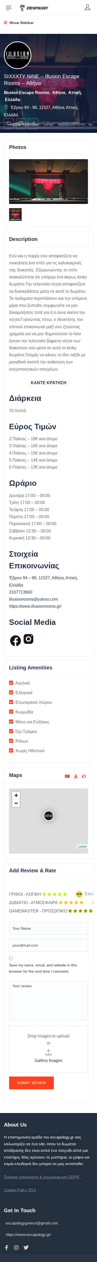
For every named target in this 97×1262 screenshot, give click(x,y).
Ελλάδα (12, 99)
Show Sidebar (21, 23)
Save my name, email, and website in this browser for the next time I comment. (43, 968)
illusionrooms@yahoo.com (33, 599)
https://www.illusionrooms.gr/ (35, 606)
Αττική (74, 92)
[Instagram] (16, 1247)
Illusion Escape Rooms (26, 92)
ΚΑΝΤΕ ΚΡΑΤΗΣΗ (48, 383)
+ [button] (16, 795)
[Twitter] (26, 1247)
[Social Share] (33, 124)
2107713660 (20, 592)
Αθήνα (58, 92)
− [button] (16, 803)
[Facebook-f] (6, 1247)
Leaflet (82, 846)
